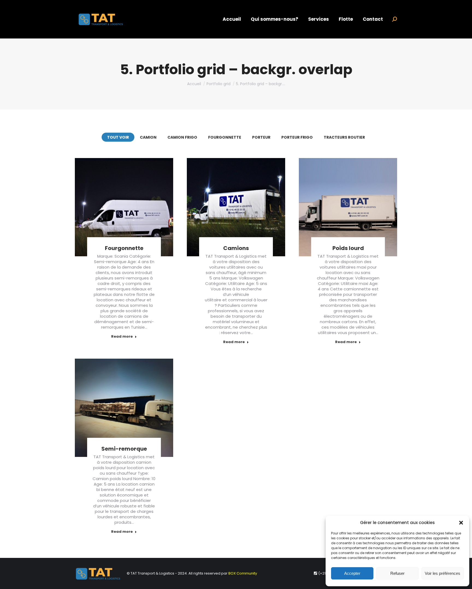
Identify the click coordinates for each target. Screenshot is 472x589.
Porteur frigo (297, 137)
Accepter (352, 573)
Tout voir (118, 137)
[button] (461, 522)
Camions (236, 248)
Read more (122, 336)
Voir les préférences (442, 573)
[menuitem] (232, 19)
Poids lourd (348, 248)
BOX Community (242, 573)
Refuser (397, 573)
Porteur (261, 137)
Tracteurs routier (344, 137)
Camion (148, 137)
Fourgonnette (224, 137)
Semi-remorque (124, 449)
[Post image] (124, 207)
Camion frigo (182, 137)
